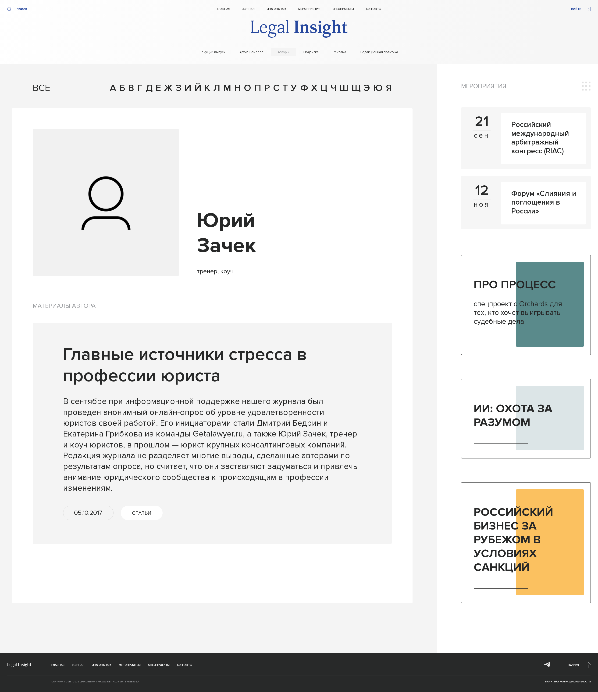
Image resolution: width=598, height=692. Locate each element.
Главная (223, 9)
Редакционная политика (379, 52)
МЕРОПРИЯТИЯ (483, 86)
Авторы (283, 52)
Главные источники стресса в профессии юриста (185, 365)
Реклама (339, 52)
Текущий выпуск (212, 52)
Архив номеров (251, 52)
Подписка (311, 52)
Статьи (141, 513)
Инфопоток (276, 9)
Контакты (373, 9)
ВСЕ (38, 88)
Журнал (248, 9)
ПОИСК (22, 9)
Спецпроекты (343, 9)
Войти (576, 9)
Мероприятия (309, 9)
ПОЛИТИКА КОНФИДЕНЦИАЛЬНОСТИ (568, 681)
